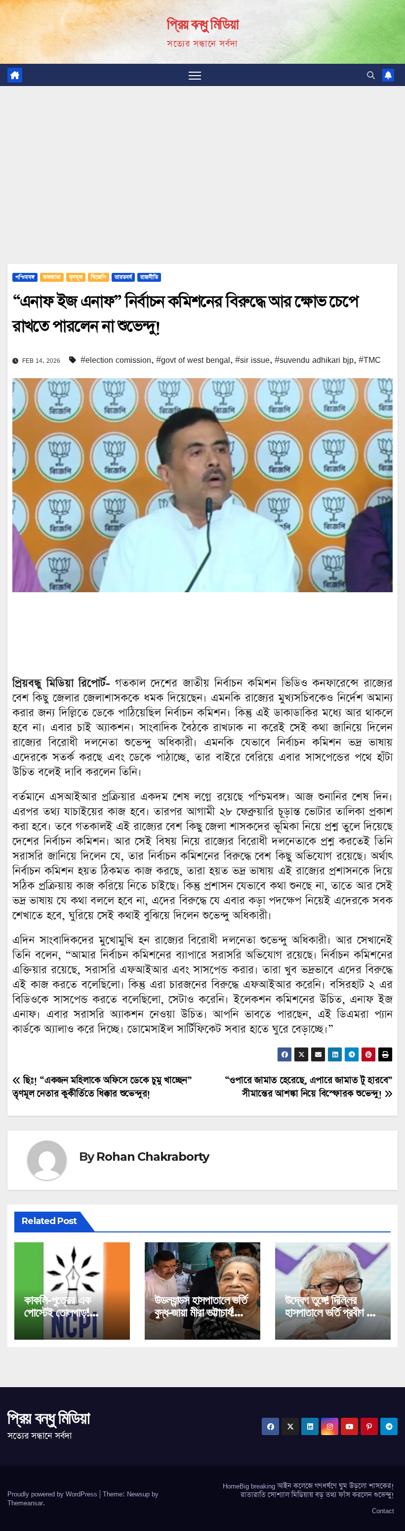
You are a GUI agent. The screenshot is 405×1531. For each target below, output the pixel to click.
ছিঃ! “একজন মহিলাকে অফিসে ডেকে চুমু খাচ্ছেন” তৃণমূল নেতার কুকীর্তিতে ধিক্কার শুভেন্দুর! (102, 1087)
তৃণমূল (75, 277)
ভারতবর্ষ (123, 277)
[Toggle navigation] (195, 75)
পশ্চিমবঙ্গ (25, 277)
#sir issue (252, 360)
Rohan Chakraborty (152, 1156)
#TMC (370, 360)
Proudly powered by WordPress (53, 1494)
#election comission (116, 360)
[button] (371, 75)
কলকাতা (52, 277)
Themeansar (25, 1503)
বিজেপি (98, 277)
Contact (383, 1511)
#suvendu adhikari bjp (314, 360)
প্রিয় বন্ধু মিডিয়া (202, 24)
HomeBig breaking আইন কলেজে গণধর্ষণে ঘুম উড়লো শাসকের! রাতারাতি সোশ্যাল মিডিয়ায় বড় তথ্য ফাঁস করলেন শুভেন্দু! (308, 1490)
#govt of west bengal (193, 360)
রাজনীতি (149, 277)
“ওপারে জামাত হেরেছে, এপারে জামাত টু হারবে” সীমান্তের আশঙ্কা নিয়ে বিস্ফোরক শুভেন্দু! (309, 1087)
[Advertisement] (202, 160)
